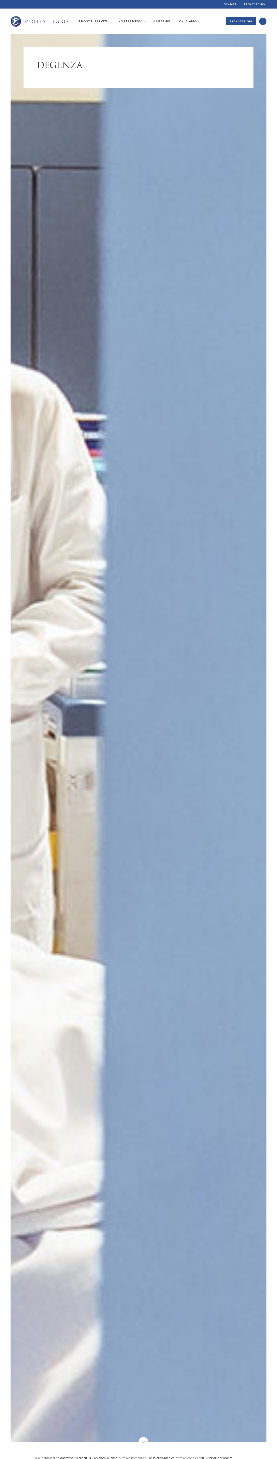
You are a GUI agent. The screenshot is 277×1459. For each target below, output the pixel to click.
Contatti (231, 4)
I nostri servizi (93, 21)
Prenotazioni (241, 21)
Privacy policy (255, 4)
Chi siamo (188, 21)
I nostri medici (130, 21)
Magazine (161, 21)
